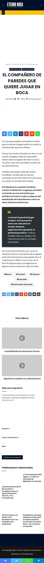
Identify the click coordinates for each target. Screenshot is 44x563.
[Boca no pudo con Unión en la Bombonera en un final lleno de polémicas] (11, 507)
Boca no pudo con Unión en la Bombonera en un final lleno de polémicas (10, 519)
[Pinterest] (26, 133)
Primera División (19, 64)
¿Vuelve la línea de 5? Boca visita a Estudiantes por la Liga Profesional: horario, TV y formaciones (11, 492)
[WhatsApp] (37, 133)
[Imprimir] (38, 294)
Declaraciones (32, 64)
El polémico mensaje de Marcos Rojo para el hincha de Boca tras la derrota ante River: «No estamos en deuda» (32, 520)
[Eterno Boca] (15, 5)
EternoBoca (10, 99)
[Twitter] (10, 133)
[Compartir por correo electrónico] (34, 294)
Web (4, 446)
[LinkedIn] (15, 133)
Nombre (6, 428)
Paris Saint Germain (23, 284)
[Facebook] (4, 133)
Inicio (9, 64)
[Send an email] (15, 99)
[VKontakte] (30, 294)
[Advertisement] (22, 38)
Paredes (23, 279)
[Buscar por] (41, 6)
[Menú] (3, 6)
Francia (35, 274)
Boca (8, 274)
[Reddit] (32, 133)
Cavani (21, 274)
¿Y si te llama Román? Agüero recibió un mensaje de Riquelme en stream (32, 477)
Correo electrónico (10, 437)
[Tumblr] (21, 133)
